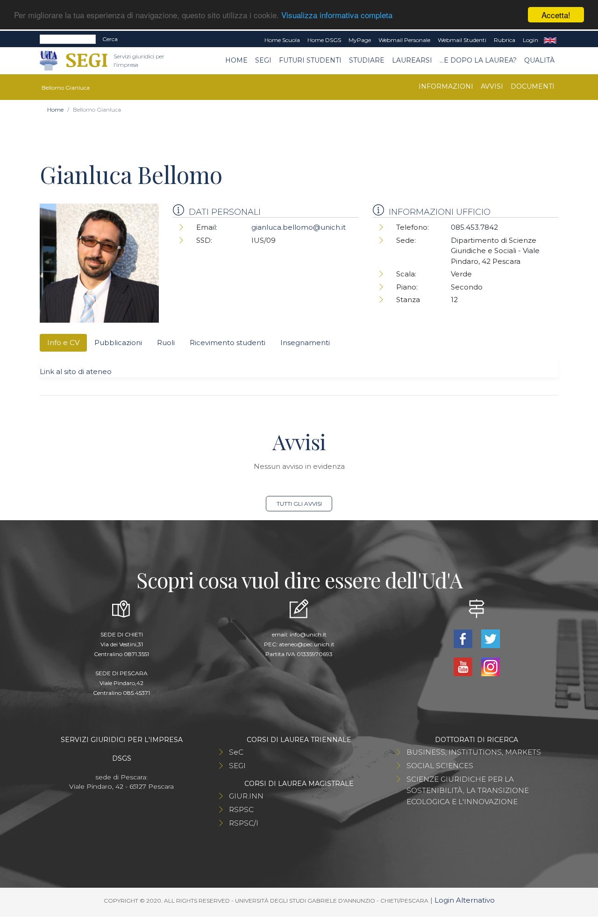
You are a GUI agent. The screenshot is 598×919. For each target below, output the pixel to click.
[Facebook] (464, 638)
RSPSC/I (243, 823)
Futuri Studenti (310, 60)
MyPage (360, 39)
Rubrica (504, 39)
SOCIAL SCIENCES (439, 765)
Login (530, 39)
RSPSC (241, 809)
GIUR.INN (246, 796)
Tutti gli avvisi (299, 503)
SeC (236, 752)
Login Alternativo (464, 900)
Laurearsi (412, 60)
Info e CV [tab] (63, 342)
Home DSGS (324, 39)
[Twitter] (490, 638)
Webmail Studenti (462, 39)
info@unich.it (308, 634)
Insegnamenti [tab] (305, 342)
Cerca (110, 38)
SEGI (263, 60)
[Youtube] (464, 666)
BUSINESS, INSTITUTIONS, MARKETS (473, 752)
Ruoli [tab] (166, 342)
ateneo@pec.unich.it (307, 644)
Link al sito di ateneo (76, 371)
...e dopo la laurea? (478, 60)
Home (236, 60)
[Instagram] (490, 666)
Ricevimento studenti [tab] (227, 342)
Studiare (366, 60)
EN (550, 40)
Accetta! (555, 15)
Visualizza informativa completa (336, 15)
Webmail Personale (404, 39)
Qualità (539, 60)
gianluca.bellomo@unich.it (298, 227)
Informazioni (446, 86)
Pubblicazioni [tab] (118, 342)
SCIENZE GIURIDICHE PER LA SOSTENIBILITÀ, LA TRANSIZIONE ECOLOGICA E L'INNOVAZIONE (467, 790)
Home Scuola (282, 39)
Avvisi (492, 86)
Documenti (533, 86)
